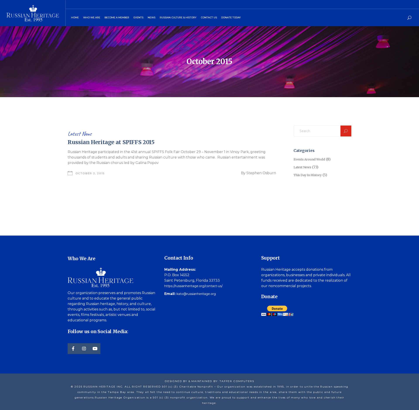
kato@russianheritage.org (196, 294)
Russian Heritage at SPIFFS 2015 (111, 142)
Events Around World (309, 159)
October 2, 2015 (90, 173)
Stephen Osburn (261, 173)
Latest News (80, 133)
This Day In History (308, 175)
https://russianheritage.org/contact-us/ (193, 286)
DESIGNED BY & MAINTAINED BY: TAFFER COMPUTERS (209, 381)
